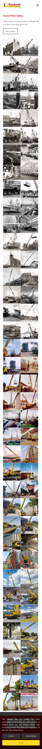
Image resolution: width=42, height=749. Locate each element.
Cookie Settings (31, 736)
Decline (11, 736)
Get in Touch (10, 31)
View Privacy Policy (16, 730)
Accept (21, 743)
